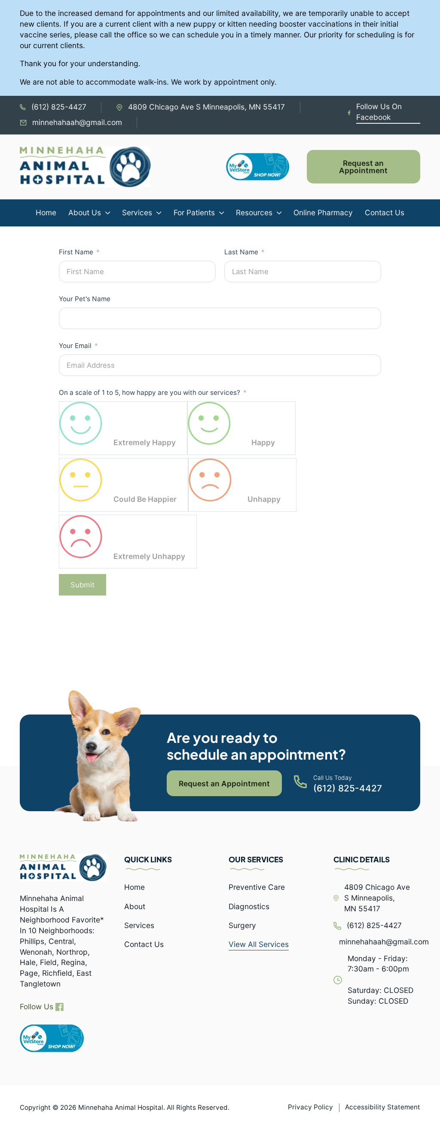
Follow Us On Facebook (379, 112)
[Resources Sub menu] (279, 213)
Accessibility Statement (382, 1107)
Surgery (242, 925)
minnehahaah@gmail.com (77, 122)
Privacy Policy (310, 1107)
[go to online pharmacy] (52, 1038)
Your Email (75, 345)
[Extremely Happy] (80, 423)
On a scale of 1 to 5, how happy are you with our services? (149, 392)
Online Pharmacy (323, 212)
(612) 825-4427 (58, 106)
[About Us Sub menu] (107, 213)
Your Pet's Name (84, 299)
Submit (82, 584)
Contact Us (384, 212)
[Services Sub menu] (158, 213)
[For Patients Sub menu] (221, 213)
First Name (76, 252)
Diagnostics (249, 906)
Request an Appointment (363, 167)
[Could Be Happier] (80, 479)
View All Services (259, 944)
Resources (254, 212)
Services (137, 212)
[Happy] (209, 423)
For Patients (194, 212)
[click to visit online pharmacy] (266, 166)
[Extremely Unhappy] (80, 536)
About (134, 906)
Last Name (241, 252)
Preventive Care (257, 887)
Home (46, 212)
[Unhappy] (210, 479)
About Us (84, 212)
